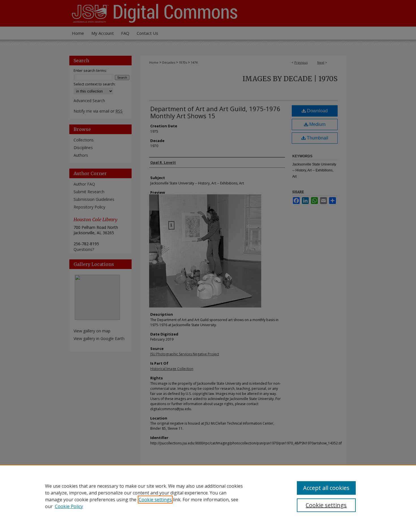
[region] (208, 496)
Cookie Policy (69, 506)
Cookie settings (155, 499)
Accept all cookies (326, 488)
